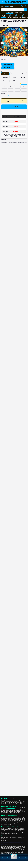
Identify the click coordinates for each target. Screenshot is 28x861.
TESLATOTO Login (8, 67)
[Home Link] (9, 6)
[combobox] (12, 9)
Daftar (14, 858)
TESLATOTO (14, 107)
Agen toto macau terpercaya (8, 807)
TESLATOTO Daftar (8, 64)
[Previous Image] (2, 43)
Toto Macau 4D (4, 817)
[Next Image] (25, 43)
